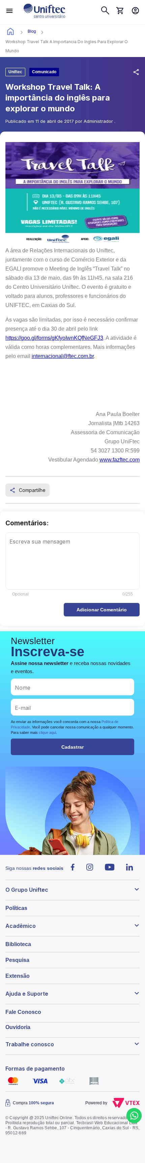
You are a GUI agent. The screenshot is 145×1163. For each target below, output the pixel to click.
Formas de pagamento (35, 1068)
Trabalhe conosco (29, 1044)
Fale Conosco (23, 1012)
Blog (32, 31)
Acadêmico (20, 925)
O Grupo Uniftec (26, 889)
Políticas (16, 908)
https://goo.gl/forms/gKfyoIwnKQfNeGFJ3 (54, 338)
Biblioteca (18, 944)
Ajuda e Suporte (26, 993)
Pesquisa (17, 960)
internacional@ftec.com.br (63, 356)
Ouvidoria (17, 1027)
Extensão (17, 976)
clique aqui (47, 732)
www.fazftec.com (119, 460)
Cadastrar (72, 747)
